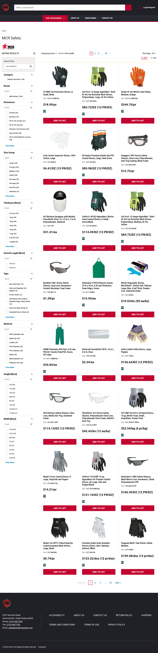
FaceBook (42, 647)
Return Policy (124, 615)
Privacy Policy (116, 624)
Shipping (146, 615)
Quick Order (90, 18)
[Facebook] (49, 647)
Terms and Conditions (62, 624)
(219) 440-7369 (15, 621)
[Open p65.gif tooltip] (44, 111)
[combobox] (72, 7)
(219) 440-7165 (13, 624)
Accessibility (57, 615)
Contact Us (107, 18)
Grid (145, 58)
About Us (75, 18)
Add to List (60, 120)
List (154, 58)
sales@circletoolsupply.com (20, 628)
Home (4, 31)
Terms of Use (91, 624)
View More (10, 146)
